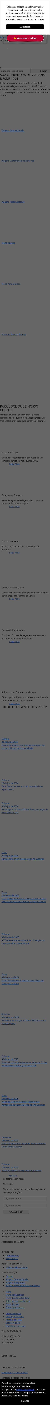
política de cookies (25, 1389)
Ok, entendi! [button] (25, 27)
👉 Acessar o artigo (25, 38)
